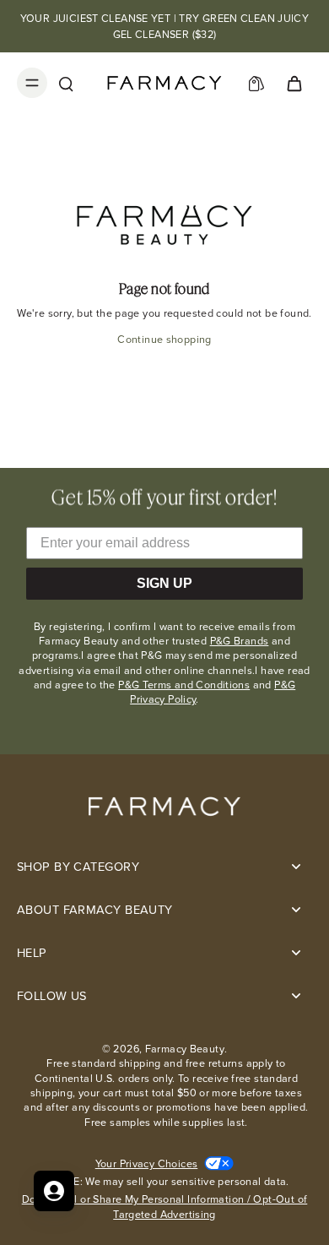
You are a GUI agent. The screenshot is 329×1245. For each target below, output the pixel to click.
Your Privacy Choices (146, 1163)
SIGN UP (164, 583)
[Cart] (293, 83)
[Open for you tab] (54, 1191)
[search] (65, 83)
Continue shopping (164, 339)
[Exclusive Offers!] (256, 83)
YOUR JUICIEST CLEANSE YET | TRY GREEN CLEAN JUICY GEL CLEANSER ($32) (165, 26)
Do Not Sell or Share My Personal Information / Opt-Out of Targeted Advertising (165, 1206)
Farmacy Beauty (184, 1049)
